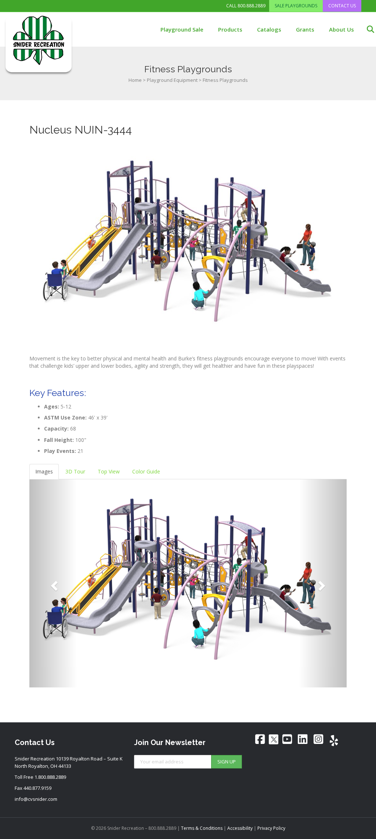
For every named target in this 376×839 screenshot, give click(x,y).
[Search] (365, 29)
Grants (305, 29)
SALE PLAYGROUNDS (296, 6)
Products (230, 29)
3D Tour (75, 471)
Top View (109, 471)
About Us (341, 29)
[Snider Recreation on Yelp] (334, 740)
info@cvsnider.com (36, 799)
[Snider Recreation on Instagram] (318, 739)
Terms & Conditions (202, 828)
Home (135, 80)
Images (44, 471)
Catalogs (269, 29)
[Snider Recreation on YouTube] (287, 739)
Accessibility (240, 828)
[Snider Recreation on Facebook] (260, 739)
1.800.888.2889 (50, 777)
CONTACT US (342, 6)
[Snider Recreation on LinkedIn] (303, 739)
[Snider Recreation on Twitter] (273, 739)
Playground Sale (181, 29)
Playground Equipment (172, 80)
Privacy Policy (271, 828)
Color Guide (146, 471)
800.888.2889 (251, 5)
